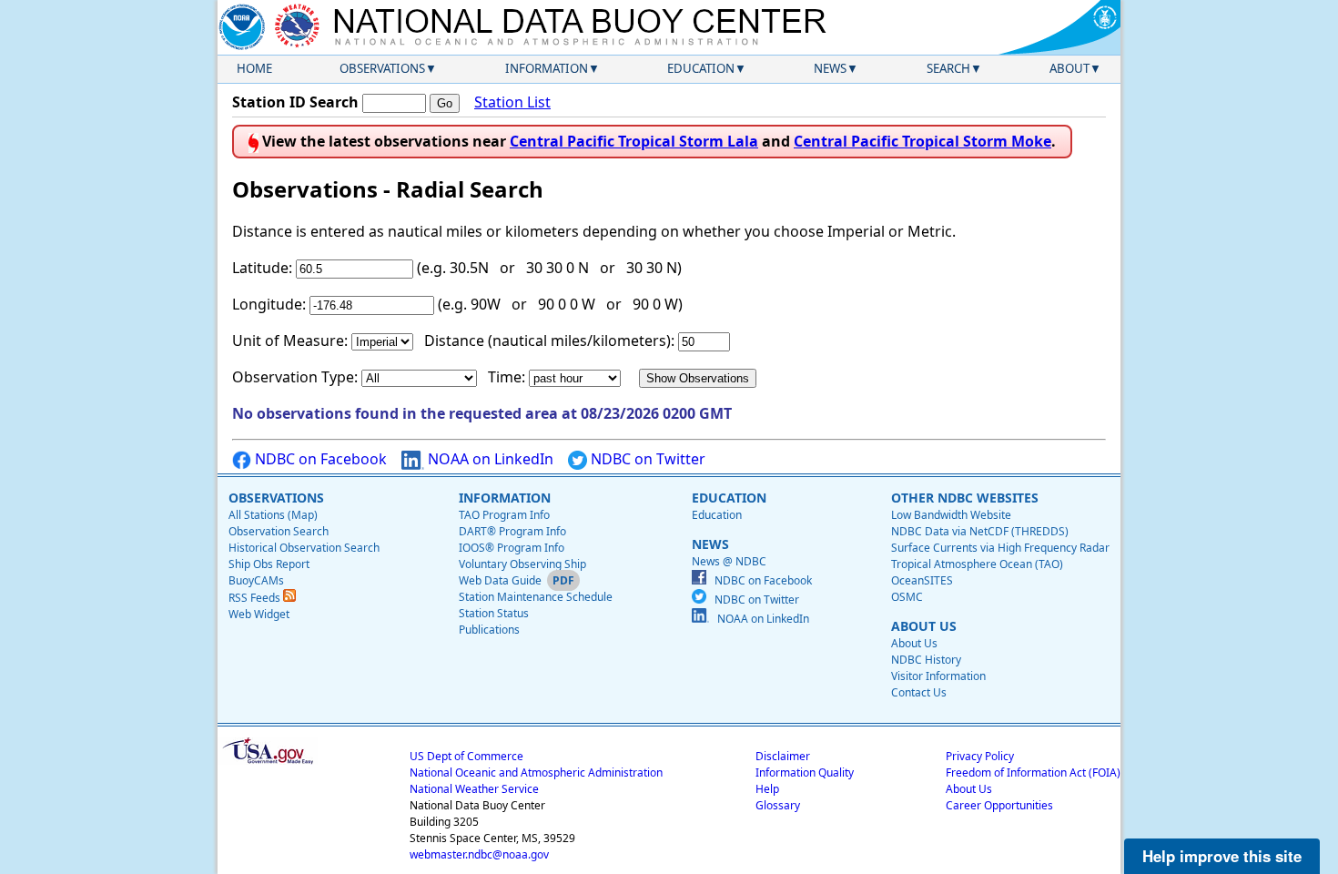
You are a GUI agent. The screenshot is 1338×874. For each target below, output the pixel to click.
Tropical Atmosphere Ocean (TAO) (977, 564)
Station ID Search (295, 102)
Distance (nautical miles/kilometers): (549, 340)
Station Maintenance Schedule (536, 597)
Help (767, 789)
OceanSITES (922, 580)
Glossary (777, 805)
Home (254, 68)
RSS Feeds (255, 597)
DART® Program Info (512, 531)
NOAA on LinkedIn (488, 459)
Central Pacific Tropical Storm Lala (634, 141)
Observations (382, 68)
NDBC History (926, 659)
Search (948, 68)
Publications (489, 629)
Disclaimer (782, 756)
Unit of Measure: (290, 340)
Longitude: (269, 304)
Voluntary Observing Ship (522, 564)
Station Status (494, 613)
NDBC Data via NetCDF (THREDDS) (980, 531)
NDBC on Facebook (319, 459)
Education (701, 68)
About (1069, 68)
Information (546, 68)
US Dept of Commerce (466, 756)
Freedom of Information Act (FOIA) (1033, 772)
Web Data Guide (500, 580)
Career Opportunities (999, 805)
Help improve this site (1222, 856)
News (830, 68)
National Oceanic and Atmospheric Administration (536, 772)
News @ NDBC (729, 561)
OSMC (907, 597)
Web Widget (258, 614)
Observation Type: (295, 377)
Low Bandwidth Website (951, 515)
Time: (506, 377)
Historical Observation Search (304, 547)
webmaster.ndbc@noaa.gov (479, 854)
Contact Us (919, 692)
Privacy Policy (980, 756)
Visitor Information (938, 676)
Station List (512, 102)
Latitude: (262, 268)
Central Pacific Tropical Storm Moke (922, 141)
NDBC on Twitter (646, 459)
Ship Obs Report (268, 564)
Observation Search (278, 531)
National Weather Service (474, 789)
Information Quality (804, 772)
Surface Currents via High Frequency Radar (1000, 547)
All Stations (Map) (273, 515)
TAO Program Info (504, 515)
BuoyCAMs (256, 580)
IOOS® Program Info (511, 547)
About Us (914, 643)
